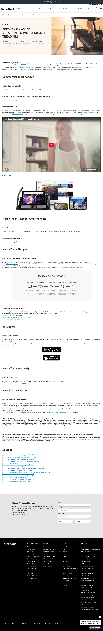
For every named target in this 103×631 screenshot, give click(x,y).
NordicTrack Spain (31, 563)
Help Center (46, 546)
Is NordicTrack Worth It (86, 558)
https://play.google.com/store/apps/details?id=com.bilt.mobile (19, 475)
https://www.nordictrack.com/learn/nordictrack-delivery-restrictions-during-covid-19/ (26, 472)
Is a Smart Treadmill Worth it (87, 612)
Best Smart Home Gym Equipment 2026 (90, 595)
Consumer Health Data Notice (22, 623)
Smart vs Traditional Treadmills (88, 566)
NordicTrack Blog (6, 14)
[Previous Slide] (3, 2)
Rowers (50, 8)
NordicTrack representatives (59, 412)
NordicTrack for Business (33, 578)
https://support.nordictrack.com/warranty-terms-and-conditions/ (20, 479)
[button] (97, 7)
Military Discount (67, 566)
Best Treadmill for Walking (87, 573)
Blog (82, 546)
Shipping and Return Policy (49, 556)
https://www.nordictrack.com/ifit (11, 463)
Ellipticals (41, 8)
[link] (8, 9)
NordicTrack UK (31, 573)
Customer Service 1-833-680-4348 (51, 551)
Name (59, 502)
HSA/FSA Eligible (47, 566)
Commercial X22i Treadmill (32, 67)
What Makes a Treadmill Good (87, 580)
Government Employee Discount (70, 568)
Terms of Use (30, 551)
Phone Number (61, 513)
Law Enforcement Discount (69, 571)
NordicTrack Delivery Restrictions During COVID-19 (16, 317)
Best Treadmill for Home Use (87, 568)
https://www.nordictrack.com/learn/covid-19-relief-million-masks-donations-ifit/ (24, 468)
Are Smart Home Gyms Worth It (88, 599)
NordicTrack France (31, 561)
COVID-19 (22, 262)
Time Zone (60, 519)
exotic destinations (89, 112)
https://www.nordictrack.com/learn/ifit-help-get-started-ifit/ (19, 457)
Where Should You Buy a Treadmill (89, 602)
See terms (78, 231)
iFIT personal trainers (17, 114)
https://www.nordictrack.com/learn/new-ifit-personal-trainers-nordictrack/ (23, 461)
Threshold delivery (12, 264)
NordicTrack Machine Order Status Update (13, 319)
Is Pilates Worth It (85, 590)
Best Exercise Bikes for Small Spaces (89, 609)
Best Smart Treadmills (86, 575)
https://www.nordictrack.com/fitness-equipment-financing (18, 465)
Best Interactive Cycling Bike (87, 607)
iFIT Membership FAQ (48, 558)
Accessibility (30, 558)
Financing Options (47, 563)
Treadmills (18, 8)
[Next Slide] (100, 2)
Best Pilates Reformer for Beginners (89, 587)
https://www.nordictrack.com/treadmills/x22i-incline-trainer (18, 456)
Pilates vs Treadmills (85, 604)
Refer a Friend (66, 580)
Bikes (33, 8)
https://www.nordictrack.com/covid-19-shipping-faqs (17, 470)
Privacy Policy (30, 554)
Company (29, 546)
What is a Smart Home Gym (87, 585)
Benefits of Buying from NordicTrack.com (90, 549)
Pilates (26, 8)
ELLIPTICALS (29, 492)
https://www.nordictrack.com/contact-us (13, 466)
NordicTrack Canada (32, 571)
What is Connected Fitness (87, 571)
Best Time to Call (79, 519)
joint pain (23, 64)
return (9, 403)
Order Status (46, 554)
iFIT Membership (90, 9)
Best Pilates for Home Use (87, 563)
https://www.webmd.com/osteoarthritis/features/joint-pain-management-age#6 (24, 454)
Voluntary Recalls (47, 561)
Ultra (57, 8)
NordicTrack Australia (32, 575)
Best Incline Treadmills (86, 561)
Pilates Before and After (86, 583)
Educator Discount (67, 575)
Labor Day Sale (80, 9)
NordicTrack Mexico (31, 568)
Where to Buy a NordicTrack (87, 578)
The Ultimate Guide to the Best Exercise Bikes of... (74, 492)
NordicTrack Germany (32, 566)
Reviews (65, 585)
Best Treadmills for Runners (87, 554)
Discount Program (67, 563)
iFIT (5, 110)
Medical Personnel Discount (69, 578)
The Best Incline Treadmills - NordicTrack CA (47, 492)
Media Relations (31, 549)
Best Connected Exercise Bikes (88, 592)
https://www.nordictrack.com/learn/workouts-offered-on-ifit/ (19, 459)
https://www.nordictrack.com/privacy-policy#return (16, 481)
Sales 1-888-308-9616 (48, 549)
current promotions (26, 242)
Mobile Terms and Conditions (34, 556)
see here (24, 383)
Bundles (65, 8)
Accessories (72, 8)
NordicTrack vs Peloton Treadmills (89, 556)
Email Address (61, 507)
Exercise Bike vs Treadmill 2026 (88, 597)
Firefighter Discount (67, 573)
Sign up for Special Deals (68, 583)
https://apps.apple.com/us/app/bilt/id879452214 (15, 477)
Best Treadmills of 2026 (86, 551)
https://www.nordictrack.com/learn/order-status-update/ (18, 474)
